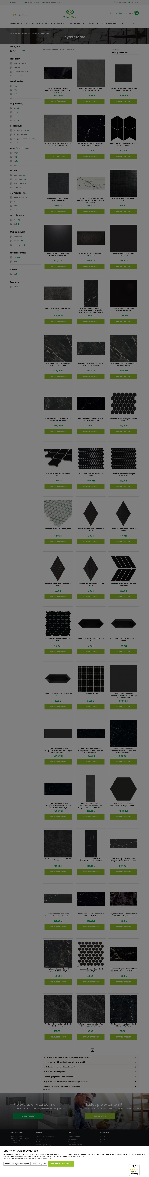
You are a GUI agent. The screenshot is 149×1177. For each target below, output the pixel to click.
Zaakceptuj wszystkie (60, 1164)
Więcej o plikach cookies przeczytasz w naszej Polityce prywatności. (27, 1158)
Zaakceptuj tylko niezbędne (17, 1164)
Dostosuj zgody (39, 1164)
